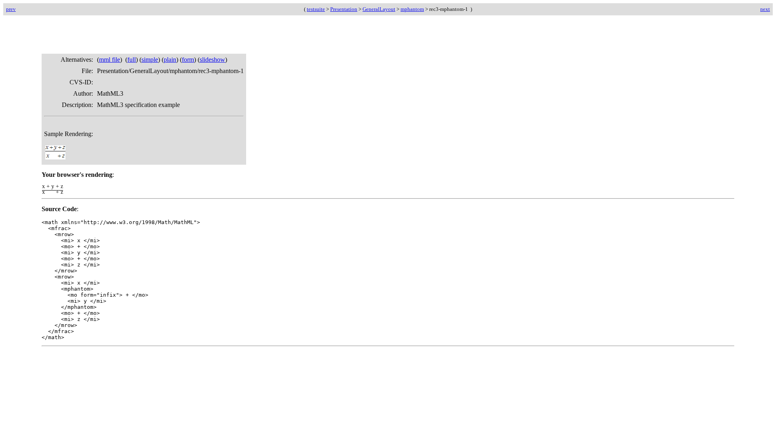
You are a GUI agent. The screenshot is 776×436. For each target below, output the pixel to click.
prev (11, 9)
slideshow (212, 59)
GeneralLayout (379, 9)
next (765, 9)
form (188, 59)
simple (149, 59)
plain (170, 59)
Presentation (343, 9)
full (131, 59)
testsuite (316, 9)
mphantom (412, 9)
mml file (109, 59)
